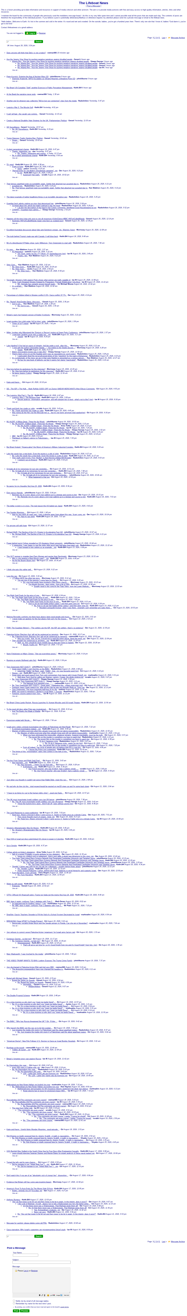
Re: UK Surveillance (20, 129)
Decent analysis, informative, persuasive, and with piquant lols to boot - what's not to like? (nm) (55, 399)
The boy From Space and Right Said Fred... (24, 761)
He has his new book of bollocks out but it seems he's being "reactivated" (47, 360)
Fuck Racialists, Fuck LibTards (24, 873)
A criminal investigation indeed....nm (26, 729)
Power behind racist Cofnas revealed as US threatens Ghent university (35, 543)
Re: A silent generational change (25, 155)
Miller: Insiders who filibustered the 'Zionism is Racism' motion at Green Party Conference (42, 332)
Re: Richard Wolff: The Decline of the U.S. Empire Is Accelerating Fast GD (41, 534)
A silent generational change (18, 149)
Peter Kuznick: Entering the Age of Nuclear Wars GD (27, 77)
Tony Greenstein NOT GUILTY (19, 667)
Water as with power (15, 884)
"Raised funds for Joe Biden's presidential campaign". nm (34, 171)
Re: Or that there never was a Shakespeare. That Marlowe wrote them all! (57, 1208)
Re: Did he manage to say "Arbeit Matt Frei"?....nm (38, 1166)
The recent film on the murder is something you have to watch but (54, 737)
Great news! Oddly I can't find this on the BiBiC (31, 669)
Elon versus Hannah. (15, 493)
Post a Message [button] (93, 6)
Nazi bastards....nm (20, 763)
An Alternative (17, 252)
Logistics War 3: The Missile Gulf (20, 107)
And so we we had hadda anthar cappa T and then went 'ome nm (54, 604)
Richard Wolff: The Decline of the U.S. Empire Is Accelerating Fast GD (35, 532)
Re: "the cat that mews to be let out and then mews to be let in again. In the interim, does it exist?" (57, 1214)
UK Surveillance (13, 127)
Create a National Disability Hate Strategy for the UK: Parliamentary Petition (37, 121)
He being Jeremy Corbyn (22, 373)
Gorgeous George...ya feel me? (19, 939)
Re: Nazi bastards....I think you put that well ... (36, 765)
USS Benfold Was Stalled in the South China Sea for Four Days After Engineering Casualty (43, 1151)
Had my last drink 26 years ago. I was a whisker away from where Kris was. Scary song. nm (48, 514)
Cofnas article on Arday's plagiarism (21, 852)
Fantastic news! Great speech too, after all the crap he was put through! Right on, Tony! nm (48, 687)
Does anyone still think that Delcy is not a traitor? (26, 53)
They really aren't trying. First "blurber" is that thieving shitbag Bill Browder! (41, 458)
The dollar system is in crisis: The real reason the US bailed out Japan (34, 506)
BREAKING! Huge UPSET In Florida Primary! (25, 921)
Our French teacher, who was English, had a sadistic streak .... (53, 769)
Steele (20, 350)
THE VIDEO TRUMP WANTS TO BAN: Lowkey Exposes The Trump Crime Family (39, 961)
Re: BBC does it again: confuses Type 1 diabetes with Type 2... (37, 906)
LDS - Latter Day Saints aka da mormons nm (41, 1074)
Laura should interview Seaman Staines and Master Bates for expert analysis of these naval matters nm (53, 1153)
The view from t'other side (22, 1108)
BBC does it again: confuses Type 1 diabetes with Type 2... (30, 901)
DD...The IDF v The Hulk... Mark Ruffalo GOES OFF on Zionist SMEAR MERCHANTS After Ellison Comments (51, 389)
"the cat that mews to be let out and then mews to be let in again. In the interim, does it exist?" (49, 1202)
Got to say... (17, 304)
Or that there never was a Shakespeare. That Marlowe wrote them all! (50, 1206)
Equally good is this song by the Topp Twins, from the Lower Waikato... (62, 586)
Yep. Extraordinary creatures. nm (47, 1210)
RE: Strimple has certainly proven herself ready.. (37, 284)
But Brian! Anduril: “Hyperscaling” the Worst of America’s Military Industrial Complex (40, 447)
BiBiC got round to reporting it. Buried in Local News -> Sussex (37, 692)
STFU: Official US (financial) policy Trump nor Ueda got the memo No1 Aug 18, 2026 (40, 895)
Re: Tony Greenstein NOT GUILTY (25, 679)
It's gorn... (11, 250)
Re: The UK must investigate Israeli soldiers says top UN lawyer (37, 802)
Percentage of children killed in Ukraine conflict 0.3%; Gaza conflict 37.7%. (37, 295)
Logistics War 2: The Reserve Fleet (26, 397)
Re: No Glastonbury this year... (24, 1069)
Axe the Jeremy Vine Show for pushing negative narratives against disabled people (39, 59)
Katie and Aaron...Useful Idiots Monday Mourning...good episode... (33, 1129)
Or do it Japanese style (48, 741)
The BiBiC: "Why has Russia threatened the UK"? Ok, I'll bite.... (32, 1021)
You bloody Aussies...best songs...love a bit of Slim (49, 584)
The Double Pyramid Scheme (18, 995)
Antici (20, 169)
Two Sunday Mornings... (16, 512)
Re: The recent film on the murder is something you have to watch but (61, 739)
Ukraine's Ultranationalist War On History (23, 828)
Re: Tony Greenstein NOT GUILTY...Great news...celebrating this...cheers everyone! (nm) (47, 685)
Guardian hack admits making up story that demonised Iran (30, 204)
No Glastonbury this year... (17, 1065)
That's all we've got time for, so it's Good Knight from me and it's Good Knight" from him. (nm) (60, 945)
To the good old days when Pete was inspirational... (27, 709)
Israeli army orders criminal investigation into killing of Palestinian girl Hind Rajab (39, 727)
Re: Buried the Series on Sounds (31, 982)
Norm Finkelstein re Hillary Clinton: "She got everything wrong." (32, 654)
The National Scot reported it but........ (38, 683)
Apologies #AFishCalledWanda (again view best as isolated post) (38, 221)
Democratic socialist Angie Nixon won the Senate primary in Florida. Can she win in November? (50, 923)
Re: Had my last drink (26, 517)
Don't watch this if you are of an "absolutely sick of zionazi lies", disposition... (37, 1175)
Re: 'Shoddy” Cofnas (26, 869)
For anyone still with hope (17, 526)
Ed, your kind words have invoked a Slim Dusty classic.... (46, 582)
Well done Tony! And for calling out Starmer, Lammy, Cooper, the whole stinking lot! (51, 677)
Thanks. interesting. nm (21, 151)
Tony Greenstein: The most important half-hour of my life (34, 689)
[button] (40, 1295)
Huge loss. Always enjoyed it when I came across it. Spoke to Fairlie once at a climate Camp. (49, 815)
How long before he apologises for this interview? (26, 369)
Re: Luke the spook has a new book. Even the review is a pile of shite (39, 456)
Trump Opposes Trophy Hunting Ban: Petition (25, 138)
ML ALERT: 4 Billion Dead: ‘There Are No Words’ (26, 422)
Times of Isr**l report (20, 323)
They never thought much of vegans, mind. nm (36, 817)
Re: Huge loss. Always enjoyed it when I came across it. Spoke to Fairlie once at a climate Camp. (56, 819)
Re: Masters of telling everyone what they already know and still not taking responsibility (52, 733)
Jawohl (20, 337)
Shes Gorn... (12, 265)
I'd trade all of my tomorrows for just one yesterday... (27, 469)
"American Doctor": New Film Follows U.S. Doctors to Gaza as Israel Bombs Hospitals (41, 1041)
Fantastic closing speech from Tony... (27, 694)
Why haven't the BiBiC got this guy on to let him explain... (29, 1028)
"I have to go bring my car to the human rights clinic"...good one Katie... (35, 793)
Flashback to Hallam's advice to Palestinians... (30, 438)
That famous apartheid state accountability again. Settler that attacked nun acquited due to (43, 184)
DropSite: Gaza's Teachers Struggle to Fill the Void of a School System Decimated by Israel (43, 915)
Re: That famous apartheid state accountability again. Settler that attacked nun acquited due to (50, 188)
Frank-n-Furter (17, 167)
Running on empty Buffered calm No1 (21, 660)
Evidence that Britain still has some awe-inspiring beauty (29, 1182)
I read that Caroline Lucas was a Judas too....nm (31, 335)
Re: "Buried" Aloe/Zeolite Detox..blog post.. (24, 302)
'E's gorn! (10, 164)
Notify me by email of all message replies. (32, 1301)
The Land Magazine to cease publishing (22, 813)
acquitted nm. (17, 186)
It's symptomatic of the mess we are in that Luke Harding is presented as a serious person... (48, 358)
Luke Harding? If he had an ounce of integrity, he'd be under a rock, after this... (38, 346)
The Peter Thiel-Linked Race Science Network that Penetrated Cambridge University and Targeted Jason (54, 858)
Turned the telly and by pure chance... (22, 1162)
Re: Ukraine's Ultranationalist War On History (30, 830)
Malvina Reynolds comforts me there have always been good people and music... (39, 617)
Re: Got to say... (24, 306)
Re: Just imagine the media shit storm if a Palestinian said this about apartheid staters (52, 1032)
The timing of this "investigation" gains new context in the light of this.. (40, 751)
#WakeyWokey (34, 986)
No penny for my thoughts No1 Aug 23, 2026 (24, 486)
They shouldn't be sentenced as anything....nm (30, 641)
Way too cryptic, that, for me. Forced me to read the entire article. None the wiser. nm (51, 639)
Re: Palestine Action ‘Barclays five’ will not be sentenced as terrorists (39, 636)
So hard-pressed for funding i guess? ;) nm (29, 903)
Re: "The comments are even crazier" (38, 1112)
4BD (13, 436)
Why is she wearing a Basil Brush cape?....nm (30, 558)
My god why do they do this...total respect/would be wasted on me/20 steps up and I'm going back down (48, 786)
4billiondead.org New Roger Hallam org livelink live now (28, 1085)
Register (34, 1271)
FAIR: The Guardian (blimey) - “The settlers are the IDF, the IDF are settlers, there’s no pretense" (45, 628)
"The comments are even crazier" (31, 1110)
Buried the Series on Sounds (23, 980)
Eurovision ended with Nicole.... (19, 720)
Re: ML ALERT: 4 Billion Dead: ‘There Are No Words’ (33, 424)
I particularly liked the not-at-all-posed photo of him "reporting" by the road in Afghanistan (53, 356)
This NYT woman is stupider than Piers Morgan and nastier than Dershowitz (37, 556)
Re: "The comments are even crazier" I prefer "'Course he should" (60, 1116)
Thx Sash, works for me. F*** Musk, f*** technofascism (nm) (42, 254)
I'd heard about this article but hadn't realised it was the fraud (36, 206)
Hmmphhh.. (27, 984)
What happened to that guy (39, 477)
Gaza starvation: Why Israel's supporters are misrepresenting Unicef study (36, 1230)
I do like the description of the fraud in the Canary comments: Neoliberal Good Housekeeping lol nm (57, 208)
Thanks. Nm (23, 256)
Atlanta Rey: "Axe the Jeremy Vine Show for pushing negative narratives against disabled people (50, 61)
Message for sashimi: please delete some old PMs (27, 1223)
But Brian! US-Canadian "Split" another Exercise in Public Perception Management (40, 88)
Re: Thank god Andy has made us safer (28, 411)
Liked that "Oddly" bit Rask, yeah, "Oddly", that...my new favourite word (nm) (48, 671)
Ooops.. (15, 140)
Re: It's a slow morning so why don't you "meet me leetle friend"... (38, 1004)
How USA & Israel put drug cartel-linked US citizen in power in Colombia (35, 839)
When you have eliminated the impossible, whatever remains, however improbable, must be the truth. (63, 735)
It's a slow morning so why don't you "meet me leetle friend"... (31, 1002)
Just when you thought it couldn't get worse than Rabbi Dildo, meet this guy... (37, 780)
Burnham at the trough (15, 1048)
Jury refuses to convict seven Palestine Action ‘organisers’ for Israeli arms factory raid (41, 932)
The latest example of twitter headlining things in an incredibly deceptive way (37, 197)
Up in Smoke (12, 846)
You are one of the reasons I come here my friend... (38, 580)
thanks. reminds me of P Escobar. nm (27, 1191)
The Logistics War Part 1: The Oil (20, 395)
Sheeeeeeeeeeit (24, 943)
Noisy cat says (40, 1212)
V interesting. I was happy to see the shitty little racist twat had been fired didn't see (45, 545)
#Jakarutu (16, 886)
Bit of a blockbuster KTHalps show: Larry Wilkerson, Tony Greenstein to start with (39, 243)
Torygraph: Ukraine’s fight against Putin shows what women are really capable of (39, 280)
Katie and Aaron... (14, 382)
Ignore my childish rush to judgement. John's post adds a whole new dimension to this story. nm (56, 856)
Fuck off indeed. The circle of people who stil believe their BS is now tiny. (52, 747)
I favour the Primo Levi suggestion (42, 749)
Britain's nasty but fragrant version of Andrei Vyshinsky (28, 315)
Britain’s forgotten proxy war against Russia (24, 1059)
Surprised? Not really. (31, 175)
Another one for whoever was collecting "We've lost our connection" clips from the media (42, 101)
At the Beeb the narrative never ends (21, 94)
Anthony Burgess (13, 1200)
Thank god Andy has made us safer (21, 408)
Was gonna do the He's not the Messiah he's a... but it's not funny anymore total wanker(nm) (48, 413)
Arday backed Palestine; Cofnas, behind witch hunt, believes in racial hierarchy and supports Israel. (57, 871)
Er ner (20, 173)
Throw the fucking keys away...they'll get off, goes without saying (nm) (45, 804)
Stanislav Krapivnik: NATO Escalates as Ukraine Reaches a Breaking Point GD (43, 79)
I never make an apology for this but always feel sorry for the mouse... (40, 619)
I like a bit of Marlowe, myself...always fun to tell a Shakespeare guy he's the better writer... (54, 1204)
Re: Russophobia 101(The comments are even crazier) (33, 1102)
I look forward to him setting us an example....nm (37, 547)
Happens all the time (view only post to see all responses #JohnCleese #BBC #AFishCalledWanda (45, 219)
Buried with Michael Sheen (17, 978)
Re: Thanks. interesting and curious (32, 153)
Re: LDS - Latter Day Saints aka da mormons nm (47, 1076)
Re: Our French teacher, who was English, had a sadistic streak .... (60, 771)
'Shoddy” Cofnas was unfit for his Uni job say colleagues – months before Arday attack (46, 867)
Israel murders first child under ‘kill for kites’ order (26, 321)
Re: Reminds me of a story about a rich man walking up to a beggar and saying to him (52, 497)
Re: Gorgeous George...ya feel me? (26, 941)
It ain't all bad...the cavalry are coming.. (22, 114)
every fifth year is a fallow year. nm (26, 1067)
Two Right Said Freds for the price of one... (24, 595)
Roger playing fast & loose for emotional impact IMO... (44, 1091)
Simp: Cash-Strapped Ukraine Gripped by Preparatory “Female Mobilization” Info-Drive (46, 282)
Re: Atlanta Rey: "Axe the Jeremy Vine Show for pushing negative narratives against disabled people (57, 63)
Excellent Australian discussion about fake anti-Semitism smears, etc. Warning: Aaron (41, 230)
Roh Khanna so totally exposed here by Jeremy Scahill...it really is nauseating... (38, 1136)
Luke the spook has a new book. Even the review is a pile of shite (33, 454)
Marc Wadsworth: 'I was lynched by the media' (25, 954)
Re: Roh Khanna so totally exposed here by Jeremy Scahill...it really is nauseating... (45, 1138)
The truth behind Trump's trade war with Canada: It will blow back (32, 236)
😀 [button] (48, 1295)
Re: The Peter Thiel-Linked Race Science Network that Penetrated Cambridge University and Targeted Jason (61, 860)
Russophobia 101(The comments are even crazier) (27, 1100)
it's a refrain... (17, 286)
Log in (32, 33)
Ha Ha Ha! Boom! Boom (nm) (23, 560)
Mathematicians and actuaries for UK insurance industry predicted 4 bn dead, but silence (53, 1089)
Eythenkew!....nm (30, 767)
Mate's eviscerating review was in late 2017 (29, 352)
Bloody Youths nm (30, 645)
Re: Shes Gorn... (18, 267)
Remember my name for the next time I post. (33, 1304)
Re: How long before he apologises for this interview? (33, 371)
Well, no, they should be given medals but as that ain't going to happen (46, 643)
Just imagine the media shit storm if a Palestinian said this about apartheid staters (44, 1030)
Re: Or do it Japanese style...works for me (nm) (64, 743)
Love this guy (12, 576)
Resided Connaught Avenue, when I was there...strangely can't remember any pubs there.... (75, 608)
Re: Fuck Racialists (25, 875)
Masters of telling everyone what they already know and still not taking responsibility (45, 731)
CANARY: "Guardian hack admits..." (26, 210)
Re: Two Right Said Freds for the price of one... (30, 597)
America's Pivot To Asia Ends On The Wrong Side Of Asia (30, 1189)
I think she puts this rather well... (20, 570)
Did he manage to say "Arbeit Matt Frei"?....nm (30, 1164)
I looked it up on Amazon (27, 460)
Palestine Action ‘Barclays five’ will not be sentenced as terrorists (32, 634)
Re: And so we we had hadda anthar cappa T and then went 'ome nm (61, 606)
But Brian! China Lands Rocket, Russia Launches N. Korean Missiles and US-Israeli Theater (43, 703)
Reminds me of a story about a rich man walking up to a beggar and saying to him (44, 495)
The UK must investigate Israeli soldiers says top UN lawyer (30, 800)
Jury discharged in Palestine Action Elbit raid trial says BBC (30, 967)
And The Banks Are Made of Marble (26, 711)
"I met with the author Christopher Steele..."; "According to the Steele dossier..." (43, 348)
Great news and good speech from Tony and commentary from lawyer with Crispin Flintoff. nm (49, 675)
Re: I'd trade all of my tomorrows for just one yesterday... (34, 471)
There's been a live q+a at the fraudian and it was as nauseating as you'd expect (44, 354)
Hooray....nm (17, 673)
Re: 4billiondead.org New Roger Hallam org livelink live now (35, 1087)
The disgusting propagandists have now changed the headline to (37, 969)
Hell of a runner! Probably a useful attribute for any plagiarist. (36, 854)
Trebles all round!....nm (21, 1050)
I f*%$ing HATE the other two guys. (26, 578)
